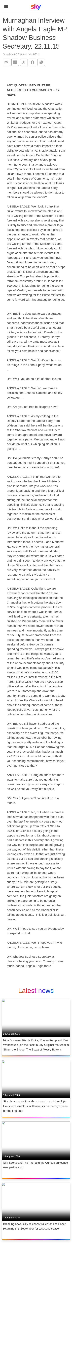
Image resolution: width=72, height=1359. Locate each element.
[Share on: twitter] (23, 62)
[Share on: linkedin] (15, 62)
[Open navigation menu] (6, 6)
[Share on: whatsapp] (41, 62)
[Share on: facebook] (32, 62)
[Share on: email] (6, 62)
